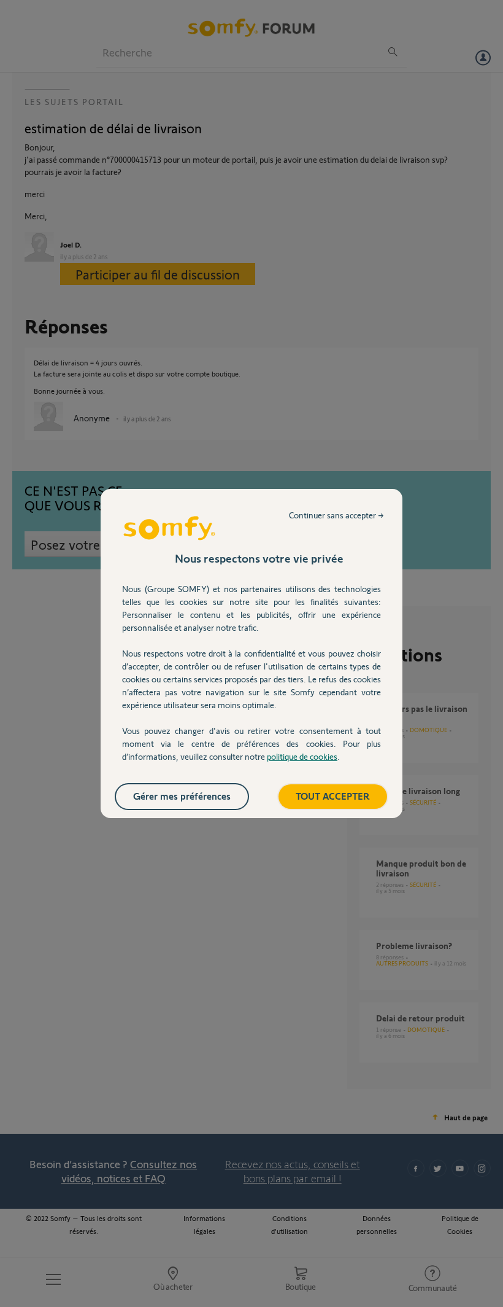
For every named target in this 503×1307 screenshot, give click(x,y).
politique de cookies (302, 756)
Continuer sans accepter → (336, 515)
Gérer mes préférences (182, 796)
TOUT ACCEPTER (333, 796)
